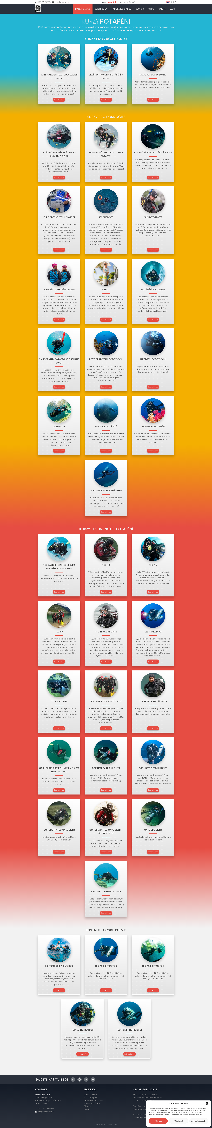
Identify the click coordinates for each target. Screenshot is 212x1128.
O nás (151, 8)
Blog (172, 8)
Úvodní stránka (90, 1095)
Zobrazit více (59, 99)
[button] (207, 1104)
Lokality (87, 1109)
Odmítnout (178, 1121)
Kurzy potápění (82, 8)
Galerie (162, 8)
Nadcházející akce (121, 8)
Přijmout (158, 1121)
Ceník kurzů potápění (93, 1100)
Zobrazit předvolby (198, 1121)
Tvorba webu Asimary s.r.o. (106, 1124)
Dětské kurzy (101, 8)
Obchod (139, 8)
